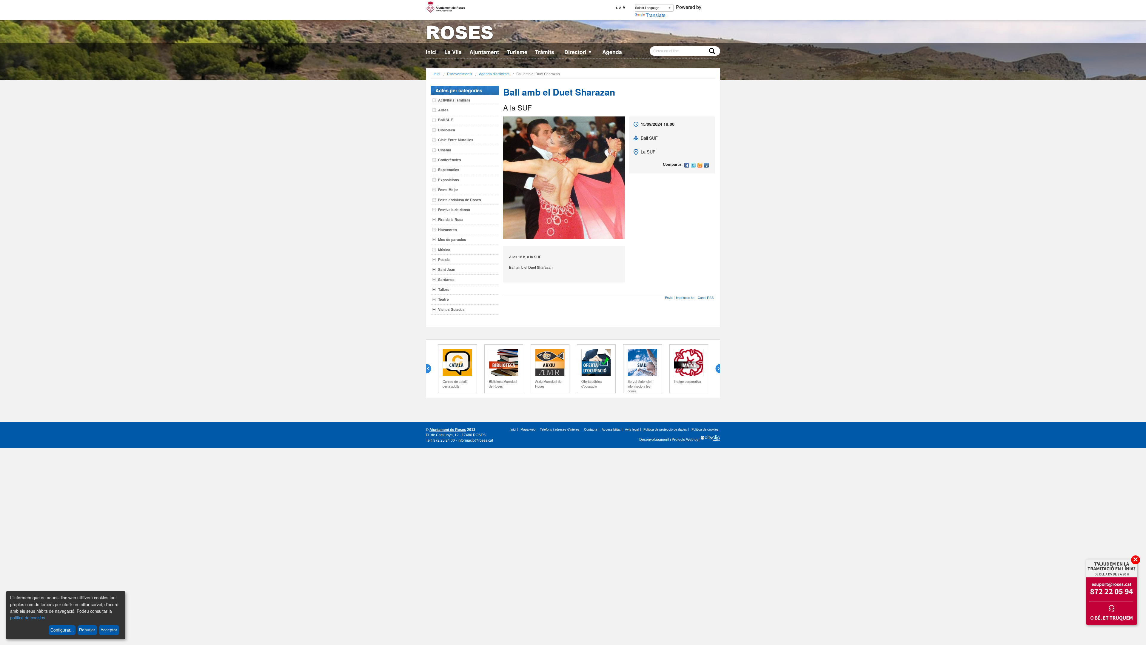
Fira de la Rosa (450, 219)
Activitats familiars (454, 100)
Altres (443, 110)
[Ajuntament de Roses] (573, 34)
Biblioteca (446, 130)
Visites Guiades (451, 309)
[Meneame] (699, 165)
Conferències (449, 159)
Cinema (444, 150)
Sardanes (446, 279)
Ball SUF (445, 119)
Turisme (517, 52)
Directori (578, 52)
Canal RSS (706, 297)
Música (444, 249)
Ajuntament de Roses (447, 430)
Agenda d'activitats (494, 73)
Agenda (612, 52)
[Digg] (706, 165)
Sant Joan (446, 269)
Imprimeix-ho (685, 297)
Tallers (443, 289)
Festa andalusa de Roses (459, 199)
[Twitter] (693, 165)
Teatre (443, 299)
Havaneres (447, 229)
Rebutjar (87, 629)
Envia (669, 297)
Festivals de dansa (454, 209)
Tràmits (544, 52)
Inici (431, 52)
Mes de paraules (452, 239)
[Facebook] (686, 165)
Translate (656, 15)
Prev (431, 369)
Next (715, 369)
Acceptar (109, 629)
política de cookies (27, 618)
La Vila (453, 52)
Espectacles (448, 169)
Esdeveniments (459, 73)
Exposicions (448, 179)
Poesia (444, 259)
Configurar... (62, 630)
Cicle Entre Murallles (455, 139)
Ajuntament (484, 52)
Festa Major (448, 189)
